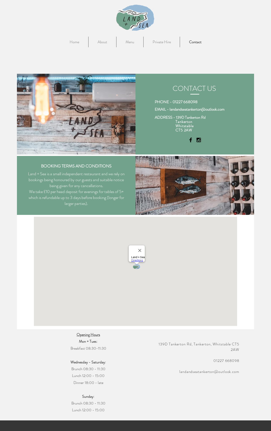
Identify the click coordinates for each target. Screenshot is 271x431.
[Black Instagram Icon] (199, 140)
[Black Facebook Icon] (191, 140)
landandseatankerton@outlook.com (197, 109)
